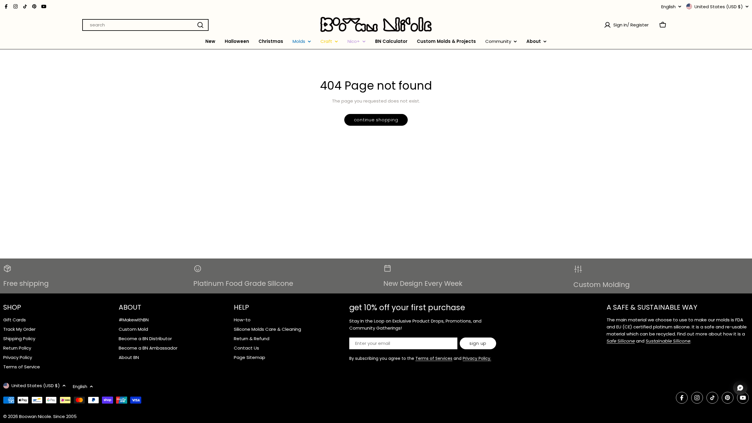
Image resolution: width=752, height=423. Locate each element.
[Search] (200, 24)
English (668, 6)
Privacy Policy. (477, 358)
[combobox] (145, 25)
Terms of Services (433, 358)
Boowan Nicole (35, 416)
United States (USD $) (718, 6)
